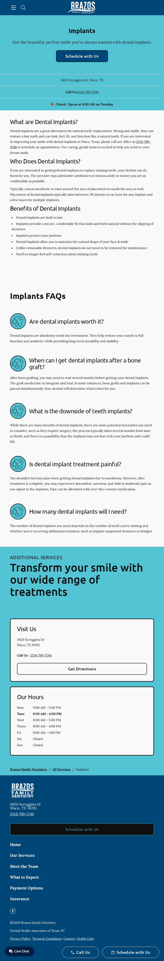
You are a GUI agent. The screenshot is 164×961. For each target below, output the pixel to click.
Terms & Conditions (47, 939)
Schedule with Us (82, 56)
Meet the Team (24, 866)
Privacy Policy (20, 939)
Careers (69, 939)
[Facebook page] (13, 911)
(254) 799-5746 (88, 92)
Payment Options (26, 887)
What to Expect (24, 877)
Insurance (19, 898)
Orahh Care (85, 939)
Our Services (22, 855)
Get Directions (82, 668)
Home (15, 844)
